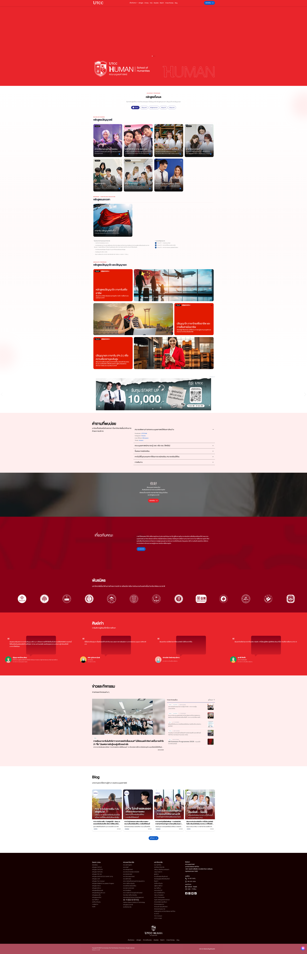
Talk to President (158, 895)
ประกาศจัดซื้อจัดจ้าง (159, 893)
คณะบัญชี (125, 867)
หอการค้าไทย (157, 865)
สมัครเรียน (208, 3)
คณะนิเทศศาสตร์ (127, 874)
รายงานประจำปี (158, 890)
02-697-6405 (191, 878)
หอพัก (93, 907)
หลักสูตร (141, 3)
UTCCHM (144, 433)
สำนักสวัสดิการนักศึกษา (160, 902)
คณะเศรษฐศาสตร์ (128, 869)
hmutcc (143, 436)
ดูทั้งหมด (152, 838)
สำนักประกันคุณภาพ (159, 909)
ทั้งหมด (136, 108)
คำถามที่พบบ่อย (147, 940)
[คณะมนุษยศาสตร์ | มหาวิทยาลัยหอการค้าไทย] (98, 3)
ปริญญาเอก (172, 108)
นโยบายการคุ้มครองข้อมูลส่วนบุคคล (207, 949)
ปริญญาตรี (144, 108)
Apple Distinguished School (161, 900)
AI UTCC (156, 913)
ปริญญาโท (163, 108)
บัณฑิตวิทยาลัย (127, 907)
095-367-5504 (191, 881)
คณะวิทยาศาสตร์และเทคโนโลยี (131, 872)
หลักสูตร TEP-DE (97, 874)
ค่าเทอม (146, 3)
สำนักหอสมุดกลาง (159, 904)
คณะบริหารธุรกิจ (127, 865)
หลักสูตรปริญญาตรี (97, 890)
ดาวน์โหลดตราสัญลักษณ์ (161, 876)
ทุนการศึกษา (95, 900)
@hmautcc (145, 438)
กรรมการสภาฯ (158, 872)
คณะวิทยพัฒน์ (127, 890)
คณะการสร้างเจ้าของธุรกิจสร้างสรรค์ (132, 893)
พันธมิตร (156, 3)
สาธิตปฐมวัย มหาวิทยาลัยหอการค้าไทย (164, 911)
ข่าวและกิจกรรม (169, 3)
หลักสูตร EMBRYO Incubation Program (103, 883)
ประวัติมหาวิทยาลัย (159, 867)
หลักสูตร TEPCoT (97, 867)
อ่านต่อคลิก (141, 549)
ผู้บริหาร (156, 874)
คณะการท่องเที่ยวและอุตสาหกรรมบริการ (133, 881)
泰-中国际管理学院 (131, 900)
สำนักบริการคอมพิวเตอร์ (160, 907)
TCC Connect (158, 916)
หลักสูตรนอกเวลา (154, 108)
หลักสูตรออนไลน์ (96, 897)
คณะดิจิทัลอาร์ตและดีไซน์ (129, 886)
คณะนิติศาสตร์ (127, 879)
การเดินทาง (95, 904)
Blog (176, 3)
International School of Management (133, 897)
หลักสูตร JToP (96, 879)
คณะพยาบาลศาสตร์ (128, 888)
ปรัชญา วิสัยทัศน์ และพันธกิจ (161, 869)
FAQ (151, 3)
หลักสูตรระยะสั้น (96, 895)
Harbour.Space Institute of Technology (134, 902)
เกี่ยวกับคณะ (133, 3)
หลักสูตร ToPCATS (97, 869)
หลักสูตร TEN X (96, 886)
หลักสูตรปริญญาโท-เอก (98, 893)
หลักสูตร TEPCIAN (97, 872)
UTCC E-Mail (158, 918)
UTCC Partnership (159, 897)
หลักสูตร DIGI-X (96, 888)
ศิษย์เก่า (162, 3)
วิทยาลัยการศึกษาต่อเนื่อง (130, 895)
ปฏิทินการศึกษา (158, 886)
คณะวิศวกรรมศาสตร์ (128, 876)
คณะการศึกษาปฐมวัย (129, 883)
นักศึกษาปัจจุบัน (96, 902)
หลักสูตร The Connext (98, 881)
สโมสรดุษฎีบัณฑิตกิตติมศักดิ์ (161, 879)
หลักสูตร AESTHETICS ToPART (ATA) (102, 876)
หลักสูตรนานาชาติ (128, 905)
